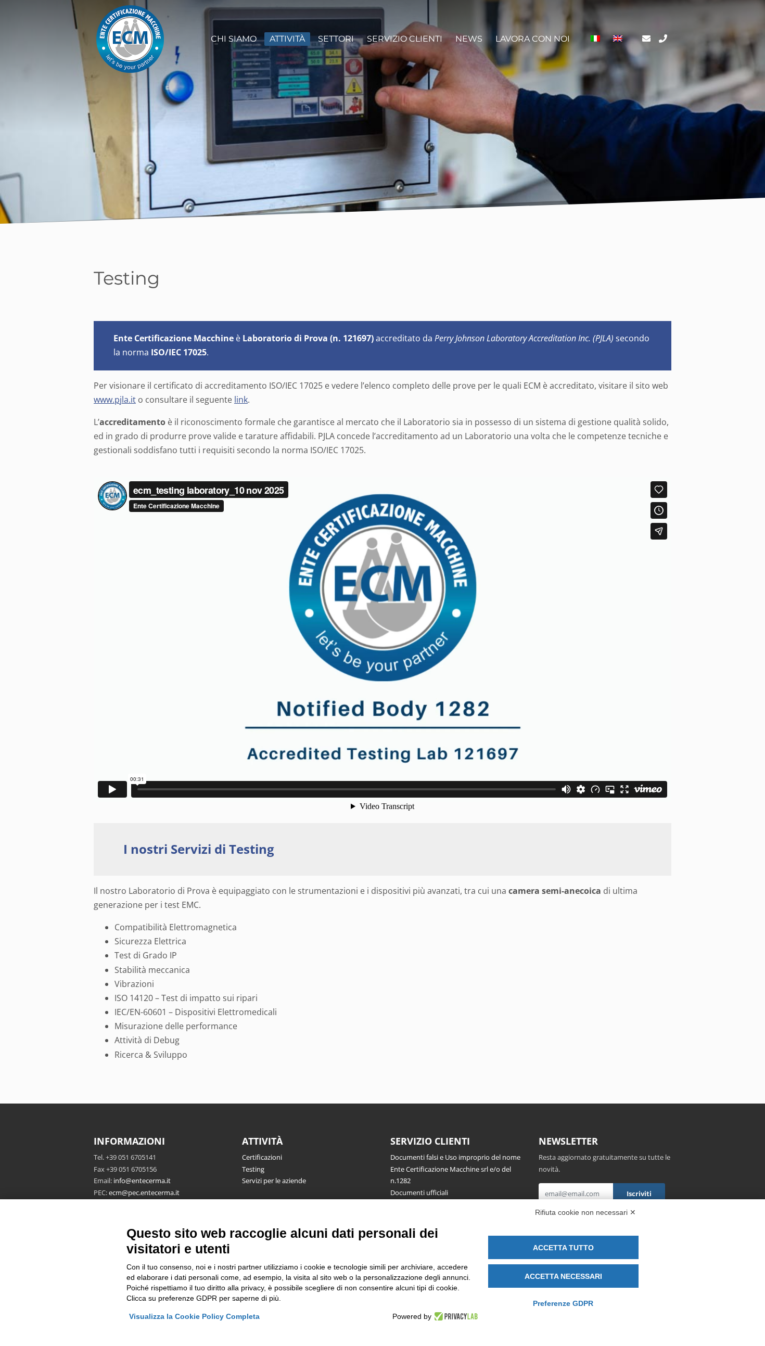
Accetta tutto (563, 1248)
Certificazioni (262, 1157)
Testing (253, 1169)
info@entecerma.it (142, 1180)
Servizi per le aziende (274, 1180)
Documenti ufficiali (419, 1192)
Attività (287, 39)
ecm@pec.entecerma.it (144, 1192)
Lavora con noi (532, 39)
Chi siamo (234, 39)
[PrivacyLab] (454, 1316)
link (241, 399)
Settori (336, 39)
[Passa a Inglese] (618, 39)
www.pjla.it (115, 399)
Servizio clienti (404, 39)
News (468, 39)
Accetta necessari (563, 1276)
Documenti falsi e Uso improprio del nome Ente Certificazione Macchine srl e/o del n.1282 (455, 1168)
